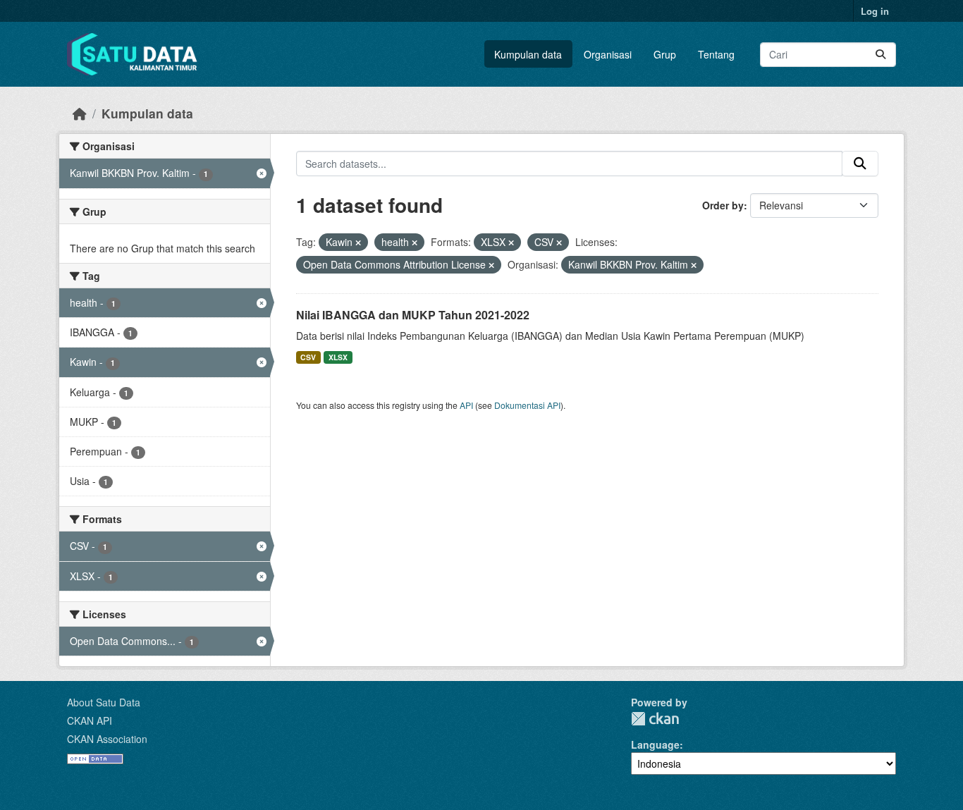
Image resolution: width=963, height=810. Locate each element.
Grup (665, 54)
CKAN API (89, 720)
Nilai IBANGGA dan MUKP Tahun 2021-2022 (412, 315)
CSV (308, 357)
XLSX (338, 357)
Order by (723, 205)
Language (655, 744)
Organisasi (608, 54)
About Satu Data (103, 702)
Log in (875, 11)
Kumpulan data (528, 54)
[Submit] (880, 54)
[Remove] (358, 242)
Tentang (716, 54)
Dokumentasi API (527, 405)
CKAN (655, 718)
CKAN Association (107, 739)
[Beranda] (80, 113)
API (466, 405)
